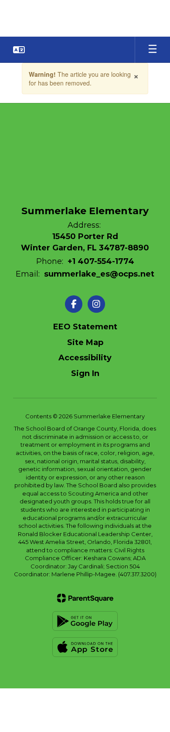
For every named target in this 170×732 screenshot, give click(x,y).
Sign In (85, 373)
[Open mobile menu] (152, 50)
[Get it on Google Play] (85, 621)
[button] (19, 50)
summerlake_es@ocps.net (99, 274)
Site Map (85, 342)
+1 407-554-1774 (101, 261)
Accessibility (85, 358)
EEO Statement (85, 327)
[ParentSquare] (85, 598)
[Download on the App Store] (85, 647)
